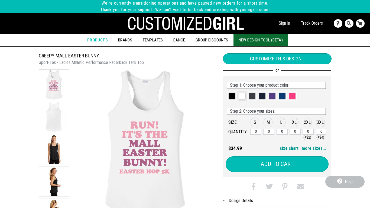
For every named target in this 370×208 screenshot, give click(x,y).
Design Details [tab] (241, 200)
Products (97, 40)
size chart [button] (289, 148)
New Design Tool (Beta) (261, 40)
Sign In (284, 23)
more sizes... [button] (314, 148)
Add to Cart (277, 164)
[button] (54, 85)
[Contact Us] (339, 23)
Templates (152, 40)
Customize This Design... (277, 59)
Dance (179, 40)
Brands (125, 40)
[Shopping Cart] (361, 23)
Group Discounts (212, 40)
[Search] (350, 23)
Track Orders (312, 23)
